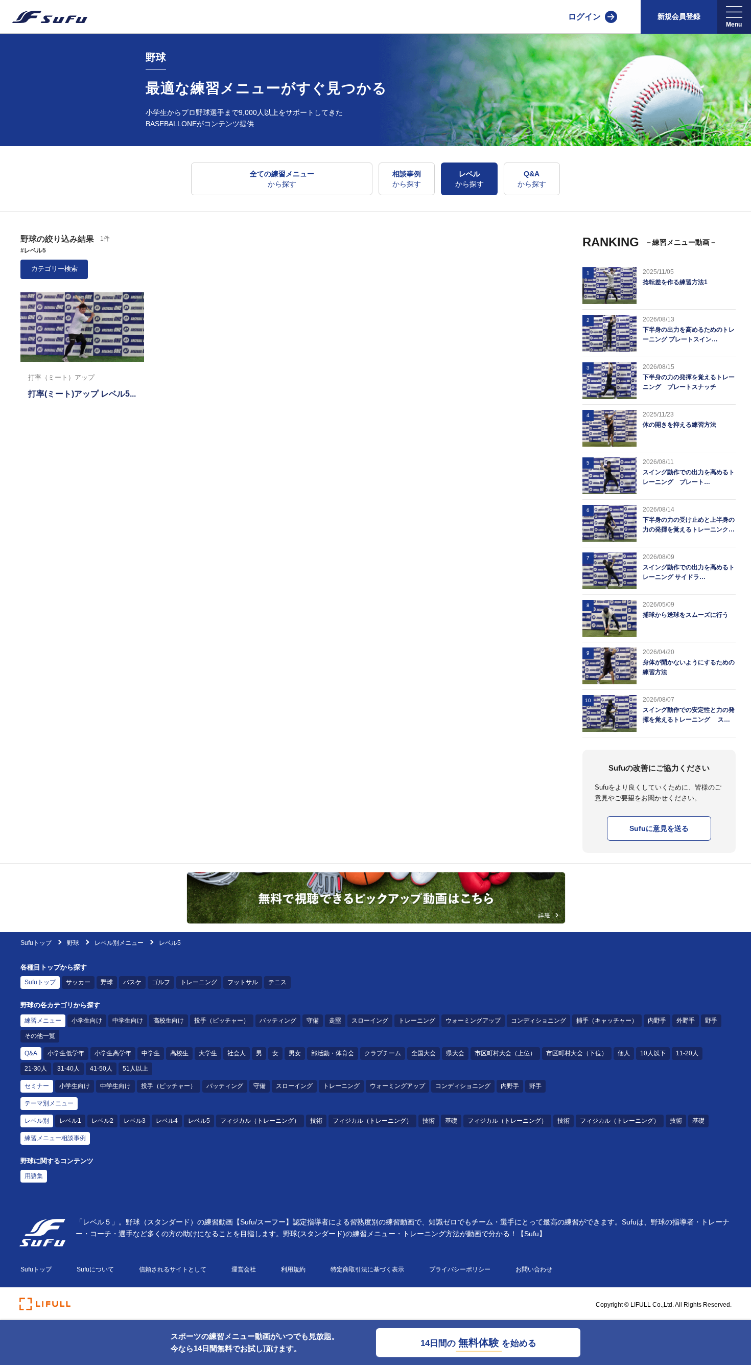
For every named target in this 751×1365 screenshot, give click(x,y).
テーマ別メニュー (49, 1103)
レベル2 (102, 1120)
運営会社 (243, 1269)
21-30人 (36, 1068)
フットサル (242, 982)
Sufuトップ (36, 942)
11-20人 (687, 1053)
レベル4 (167, 1120)
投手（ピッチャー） (221, 1020)
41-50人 (101, 1068)
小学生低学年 (66, 1053)
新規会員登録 (679, 16)
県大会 (455, 1053)
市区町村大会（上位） (505, 1053)
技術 (316, 1120)
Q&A (31, 1053)
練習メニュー (43, 1020)
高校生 (179, 1053)
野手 (711, 1020)
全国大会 (423, 1053)
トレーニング (198, 982)
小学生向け (87, 1020)
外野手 (685, 1020)
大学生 (208, 1053)
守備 (313, 1020)
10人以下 (653, 1053)
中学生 (151, 1053)
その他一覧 (40, 1035)
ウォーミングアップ (473, 1020)
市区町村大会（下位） (576, 1053)
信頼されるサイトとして (172, 1269)
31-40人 (68, 1068)
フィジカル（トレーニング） (260, 1120)
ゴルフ (161, 982)
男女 (295, 1053)
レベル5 (199, 1120)
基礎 (451, 1120)
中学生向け (127, 1020)
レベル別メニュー (119, 942)
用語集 (34, 1175)
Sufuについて (95, 1269)
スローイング (369, 1020)
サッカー (78, 982)
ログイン (584, 16)
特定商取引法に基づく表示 (367, 1269)
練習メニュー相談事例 (55, 1138)
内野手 (657, 1020)
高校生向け (168, 1020)
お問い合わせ (533, 1269)
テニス (277, 982)
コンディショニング (538, 1020)
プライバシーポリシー (459, 1269)
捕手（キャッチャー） (607, 1020)
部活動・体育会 (332, 1053)
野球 (74, 942)
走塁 (335, 1020)
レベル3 (135, 1120)
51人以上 (135, 1068)
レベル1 (70, 1120)
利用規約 (293, 1269)
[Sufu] (43, 17)
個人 (624, 1053)
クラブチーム (382, 1053)
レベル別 (37, 1120)
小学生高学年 (113, 1053)
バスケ (132, 982)
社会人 (236, 1053)
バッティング (278, 1020)
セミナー (37, 1086)
